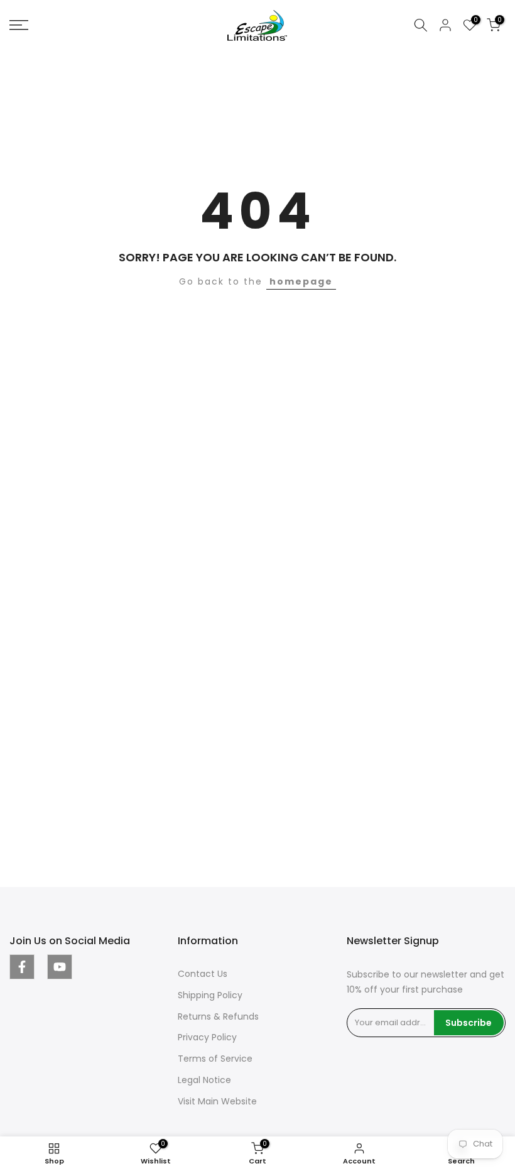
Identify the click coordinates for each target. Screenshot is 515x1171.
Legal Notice (204, 1080)
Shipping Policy (210, 995)
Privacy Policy (207, 1037)
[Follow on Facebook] (22, 966)
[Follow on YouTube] (59, 966)
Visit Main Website (217, 1101)
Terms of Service (215, 1058)
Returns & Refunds (218, 1016)
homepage (301, 281)
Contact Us (202, 973)
